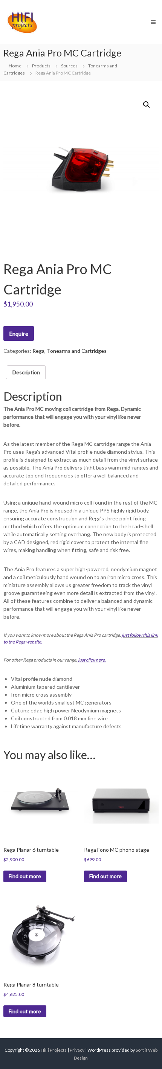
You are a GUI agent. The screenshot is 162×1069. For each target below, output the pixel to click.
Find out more (25, 876)
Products (41, 66)
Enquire (18, 333)
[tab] (26, 372)
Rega (38, 351)
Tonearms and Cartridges (77, 351)
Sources (69, 66)
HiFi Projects (54, 1050)
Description (26, 372)
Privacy (77, 1050)
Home (15, 66)
